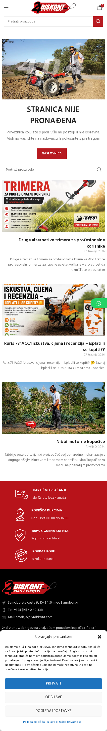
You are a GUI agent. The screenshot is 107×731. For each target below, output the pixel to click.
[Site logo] (53, 7)
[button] (99, 636)
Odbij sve (53, 697)
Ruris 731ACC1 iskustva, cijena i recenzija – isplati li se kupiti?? (54, 347)
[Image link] (29, 587)
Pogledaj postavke (53, 711)
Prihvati (53, 684)
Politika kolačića (34, 722)
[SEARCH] (98, 21)
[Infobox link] (41, 494)
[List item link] (53, 610)
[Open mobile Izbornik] (6, 7)
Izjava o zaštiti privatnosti (64, 722)
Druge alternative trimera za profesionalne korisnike (62, 243)
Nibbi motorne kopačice (80, 441)
